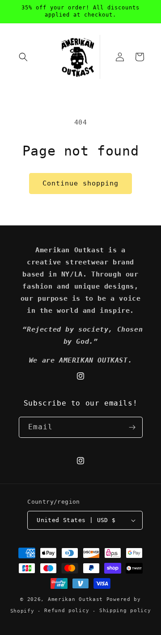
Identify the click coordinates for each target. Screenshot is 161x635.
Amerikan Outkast (77, 599)
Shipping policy (125, 610)
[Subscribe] (132, 427)
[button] (23, 57)
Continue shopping (80, 183)
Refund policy (66, 610)
